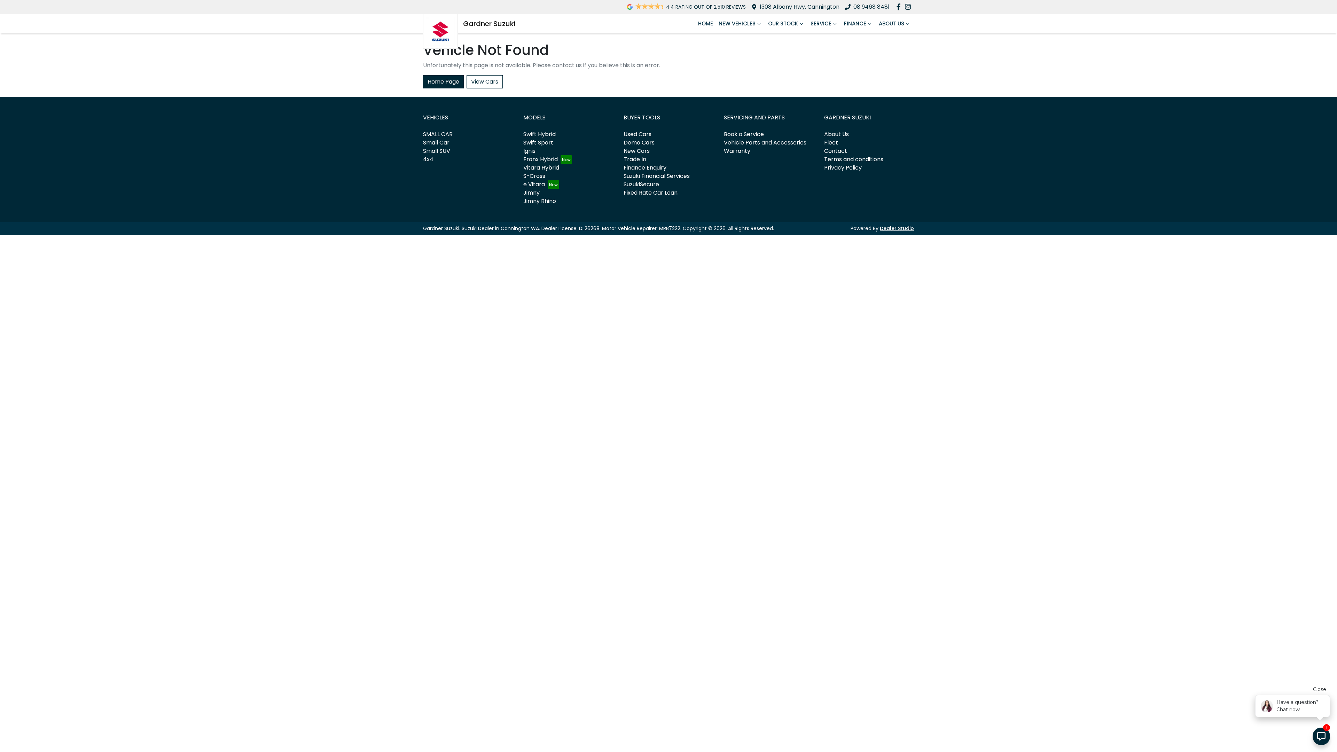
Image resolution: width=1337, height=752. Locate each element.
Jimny (531, 193)
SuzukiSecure (641, 184)
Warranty (737, 151)
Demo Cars (639, 143)
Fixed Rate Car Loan (651, 193)
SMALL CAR (438, 134)
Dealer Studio (897, 228)
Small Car (436, 143)
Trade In (635, 159)
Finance (855, 23)
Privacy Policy (843, 168)
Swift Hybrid (539, 134)
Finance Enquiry (645, 168)
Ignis (529, 151)
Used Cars (637, 134)
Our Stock (783, 23)
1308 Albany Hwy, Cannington (799, 7)
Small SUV (436, 151)
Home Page (443, 82)
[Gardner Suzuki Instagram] (909, 6)
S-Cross (534, 176)
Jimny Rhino (539, 201)
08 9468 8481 (871, 7)
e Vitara (534, 184)
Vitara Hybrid (541, 168)
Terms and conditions (853, 159)
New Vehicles (737, 23)
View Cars (484, 82)
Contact (835, 151)
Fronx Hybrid (540, 159)
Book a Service (744, 134)
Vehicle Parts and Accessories (765, 143)
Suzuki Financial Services (657, 176)
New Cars (637, 151)
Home (705, 23)
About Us (891, 23)
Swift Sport (538, 143)
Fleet (831, 143)
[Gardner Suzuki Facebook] (900, 6)
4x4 (428, 159)
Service (821, 23)
